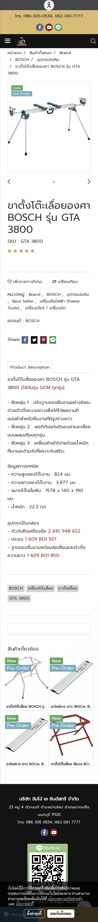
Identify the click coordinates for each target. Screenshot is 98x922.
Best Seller (23, 301)
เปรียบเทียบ (67, 282)
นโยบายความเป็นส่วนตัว (65, 898)
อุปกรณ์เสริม (78, 295)
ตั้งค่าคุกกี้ (34, 913)
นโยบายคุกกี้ (24, 904)
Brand (35, 295)
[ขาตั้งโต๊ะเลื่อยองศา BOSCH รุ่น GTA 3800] (49, 127)
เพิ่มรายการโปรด (27, 282)
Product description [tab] (30, 367)
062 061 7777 (67, 822)
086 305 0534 (39, 822)
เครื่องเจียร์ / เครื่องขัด (45, 308)
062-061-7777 (69, 16)
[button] (92, 41)
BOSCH (54, 295)
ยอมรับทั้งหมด (60, 913)
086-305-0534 (37, 16)
